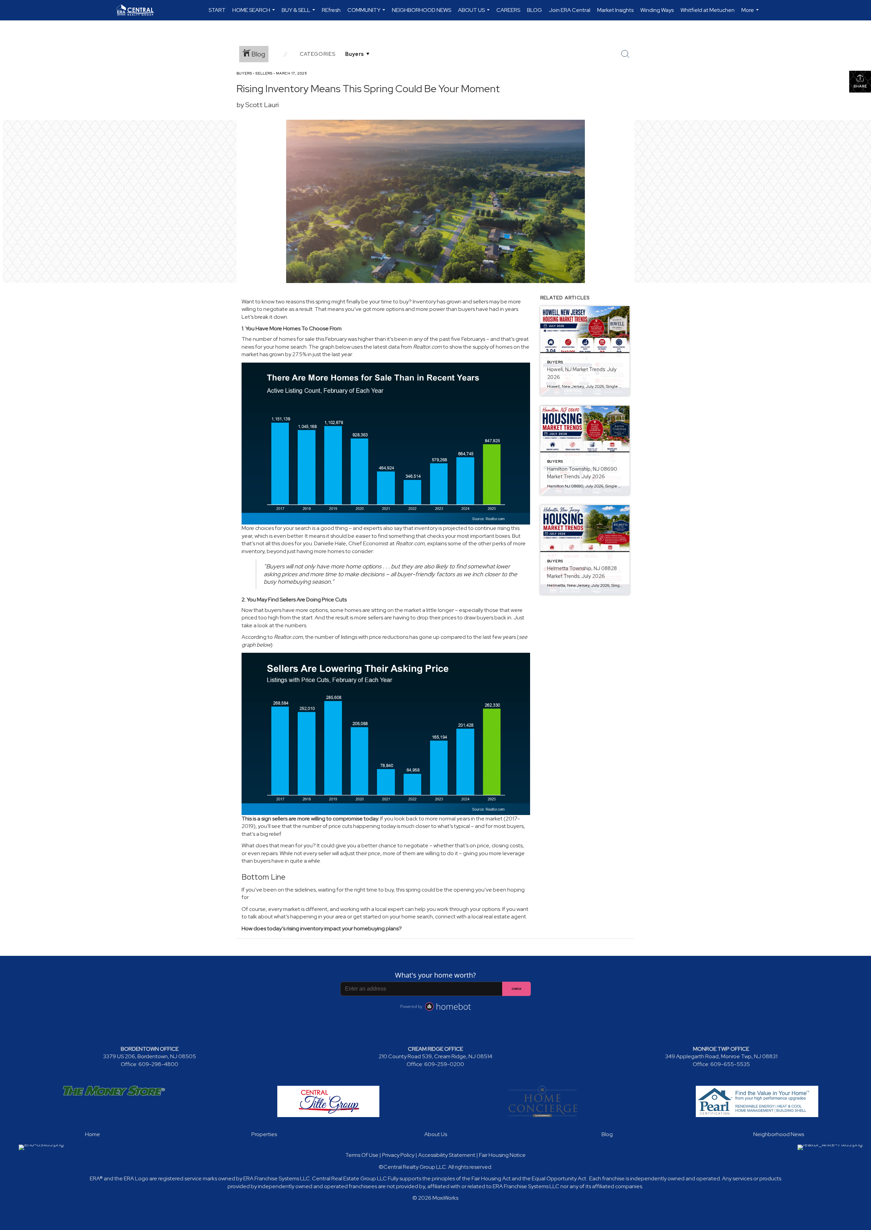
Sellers (264, 73)
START (217, 10)
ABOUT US (474, 13)
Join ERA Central (569, 10)
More (750, 13)
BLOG (534, 10)
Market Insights (615, 10)
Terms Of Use (361, 1155)
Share (860, 86)
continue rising (492, 528)
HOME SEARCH (254, 13)
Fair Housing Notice (502, 1155)
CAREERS (508, 10)
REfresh (331, 10)
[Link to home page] (138, 10)
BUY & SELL (299, 13)
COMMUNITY (367, 13)
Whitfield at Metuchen (707, 10)
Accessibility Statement (446, 1155)
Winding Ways (657, 10)
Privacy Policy (398, 1155)
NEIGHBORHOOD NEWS (421, 10)
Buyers (244, 73)
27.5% (299, 354)
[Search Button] (625, 54)
